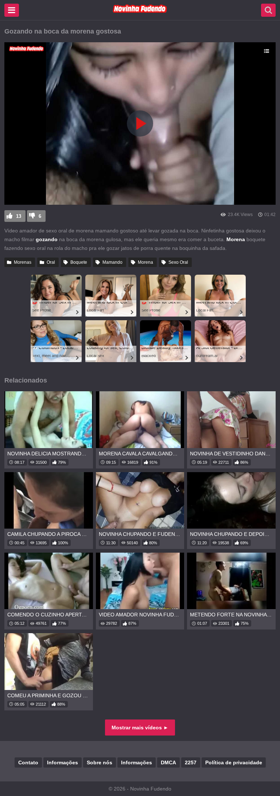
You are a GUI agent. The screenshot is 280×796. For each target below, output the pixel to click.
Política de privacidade (233, 762)
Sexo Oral (178, 262)
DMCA (168, 762)
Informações (62, 762)
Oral (51, 262)
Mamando (112, 262)
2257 (191, 762)
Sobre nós (99, 762)
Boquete (78, 262)
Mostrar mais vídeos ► (140, 727)
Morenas (22, 262)
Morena (145, 262)
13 (18, 216)
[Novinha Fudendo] (140, 11)
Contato (28, 762)
